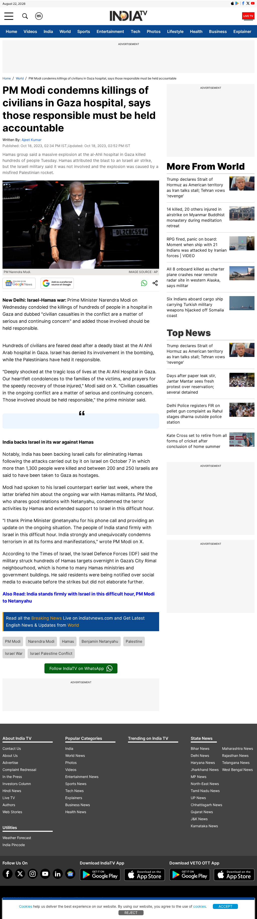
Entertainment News (81, 776)
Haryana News (203, 762)
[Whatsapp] (144, 283)
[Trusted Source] (57, 283)
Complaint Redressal (19, 769)
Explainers (73, 798)
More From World (206, 166)
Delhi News (200, 755)
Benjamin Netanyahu (100, 641)
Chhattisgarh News (206, 805)
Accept (225, 906)
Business (218, 31)
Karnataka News (204, 826)
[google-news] (70, 874)
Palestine (134, 641)
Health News (75, 812)
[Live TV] (248, 16)
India (48, 31)
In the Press (12, 776)
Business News (77, 805)
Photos (154, 31)
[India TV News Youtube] (252, 3)
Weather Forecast (17, 838)
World (65, 31)
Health (196, 31)
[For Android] (189, 875)
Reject (131, 912)
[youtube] (45, 874)
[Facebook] (8, 874)
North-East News (205, 784)
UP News (198, 798)
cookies (199, 906)
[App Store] (144, 875)
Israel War (14, 653)
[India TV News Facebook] (243, 3)
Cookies (25, 906)
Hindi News (12, 791)
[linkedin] (58, 874)
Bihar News (200, 748)
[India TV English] (128, 16)
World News (75, 755)
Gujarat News (202, 812)
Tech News (74, 791)
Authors (9, 805)
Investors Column (17, 784)
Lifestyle (175, 31)
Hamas (68, 641)
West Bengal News (237, 769)
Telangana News (235, 762)
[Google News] (19, 283)
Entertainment (110, 31)
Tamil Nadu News (205, 791)
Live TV (9, 798)
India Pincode (14, 845)
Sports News (75, 784)
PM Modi (13, 641)
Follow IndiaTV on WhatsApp (76, 668)
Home (11, 31)
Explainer (242, 31)
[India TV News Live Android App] (100, 875)
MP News (198, 776)
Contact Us (12, 748)
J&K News (199, 819)
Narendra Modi (41, 641)
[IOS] (232, 3)
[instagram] (33, 874)
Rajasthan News (235, 755)
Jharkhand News (205, 769)
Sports (83, 31)
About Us (10, 755)
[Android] (237, 3)
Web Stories (12, 812)
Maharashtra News (237, 748)
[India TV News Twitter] (248, 3)
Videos (30, 31)
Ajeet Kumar (31, 139)
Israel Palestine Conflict (51, 653)
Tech (135, 31)
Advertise (10, 762)
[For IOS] (234, 875)
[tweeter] (20, 874)
